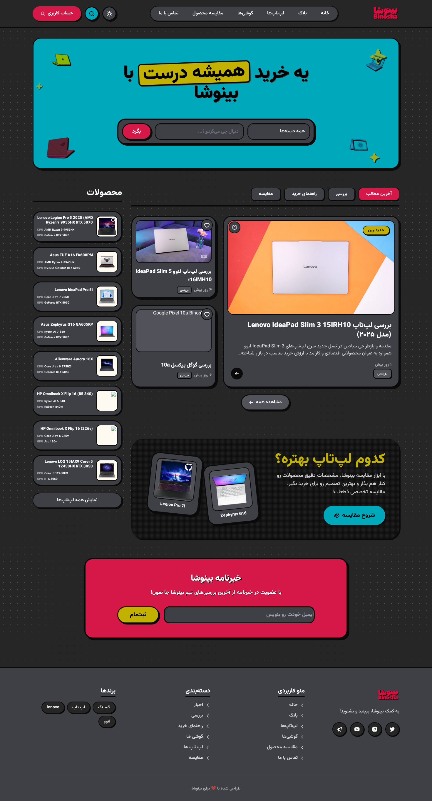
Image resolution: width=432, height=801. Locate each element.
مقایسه (196, 758)
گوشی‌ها (245, 13)
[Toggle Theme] (109, 13)
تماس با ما (168, 13)
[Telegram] (339, 729)
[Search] (92, 13)
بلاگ (302, 13)
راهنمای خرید (190, 726)
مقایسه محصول (207, 13)
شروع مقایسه (358, 515)
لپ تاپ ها (193, 747)
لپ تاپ (78, 707)
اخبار (198, 705)
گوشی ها (194, 736)
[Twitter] (392, 729)
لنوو (107, 721)
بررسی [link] (382, 373)
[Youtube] (357, 729)
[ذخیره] (234, 227)
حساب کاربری (60, 13)
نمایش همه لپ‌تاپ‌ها (77, 500)
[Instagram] (375, 729)
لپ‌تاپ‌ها (275, 13)
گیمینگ (104, 707)
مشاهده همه (269, 402)
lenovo (53, 707)
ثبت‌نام (138, 615)
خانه (325, 13)
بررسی (197, 715)
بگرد (136, 131)
